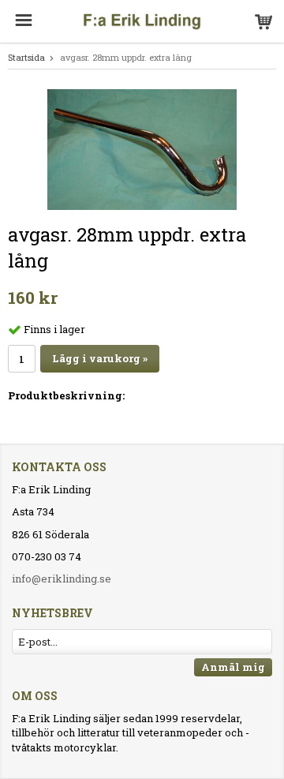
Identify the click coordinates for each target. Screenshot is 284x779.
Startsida (26, 57)
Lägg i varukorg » (100, 358)
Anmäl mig (233, 667)
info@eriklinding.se (61, 578)
